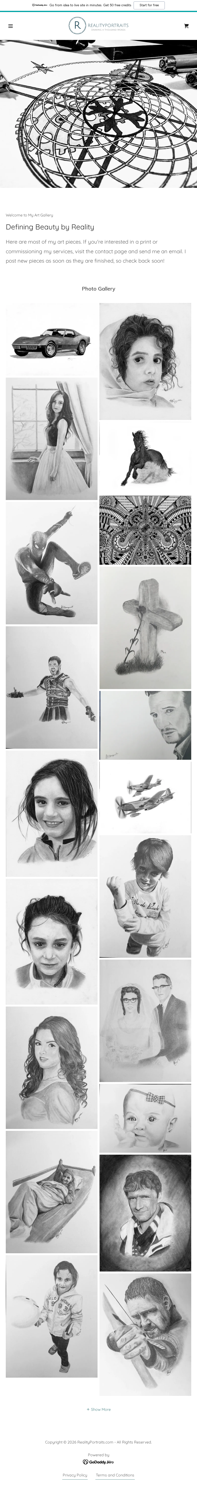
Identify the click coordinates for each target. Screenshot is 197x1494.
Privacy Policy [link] (75, 1475)
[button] (20, 26)
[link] (98, 25)
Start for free (149, 5)
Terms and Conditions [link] (115, 1475)
